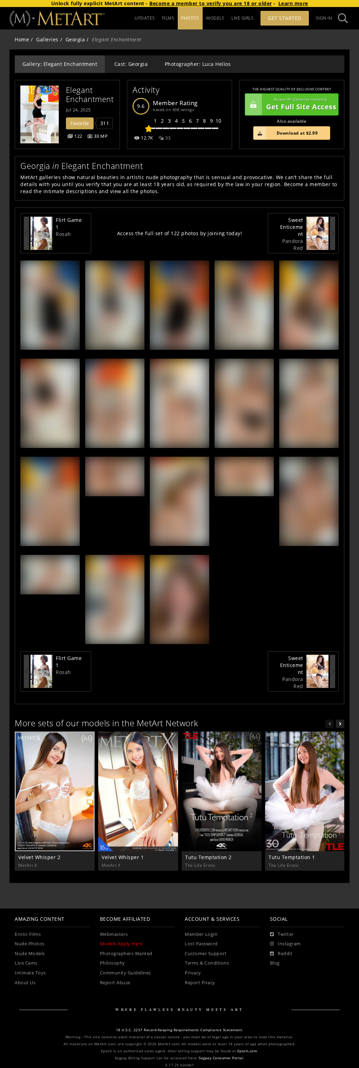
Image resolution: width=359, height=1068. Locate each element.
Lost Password (201, 944)
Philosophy (112, 963)
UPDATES (145, 18)
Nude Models (30, 954)
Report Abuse (115, 983)
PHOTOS (190, 18)
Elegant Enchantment (90, 94)
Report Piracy (200, 983)
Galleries (47, 39)
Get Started (285, 18)
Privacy (193, 973)
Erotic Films (28, 934)
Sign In (324, 18)
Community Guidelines (125, 973)
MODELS (215, 18)
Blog (275, 963)
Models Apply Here (121, 944)
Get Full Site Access (301, 104)
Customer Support (205, 954)
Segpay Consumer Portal (221, 1058)
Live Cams (26, 963)
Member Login (201, 934)
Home (22, 39)
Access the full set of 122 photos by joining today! (179, 233)
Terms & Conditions (207, 963)
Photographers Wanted (126, 954)
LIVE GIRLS (242, 18)
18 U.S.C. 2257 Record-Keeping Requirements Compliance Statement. (179, 1030)
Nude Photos (30, 944)
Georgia (75, 39)
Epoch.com (247, 1051)
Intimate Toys (30, 973)
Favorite (79, 123)
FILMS (168, 18)
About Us (25, 983)
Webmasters (114, 934)
